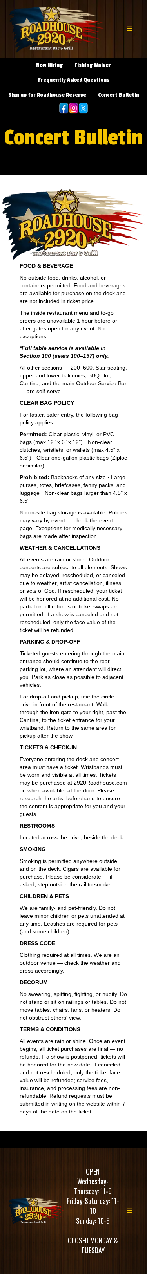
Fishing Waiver (92, 65)
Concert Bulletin (118, 95)
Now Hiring (49, 65)
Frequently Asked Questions (73, 80)
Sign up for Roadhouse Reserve (47, 95)
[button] (129, 29)
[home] (57, 29)
